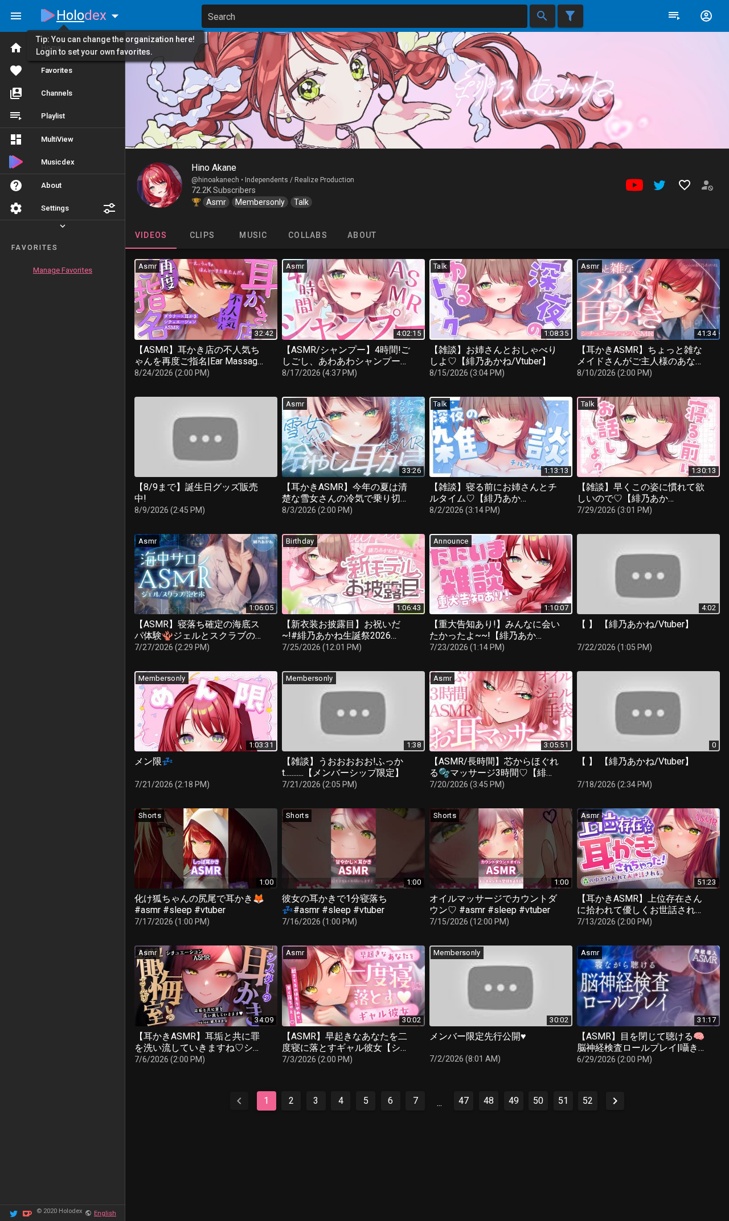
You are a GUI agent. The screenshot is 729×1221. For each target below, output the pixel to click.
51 (563, 1100)
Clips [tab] (202, 235)
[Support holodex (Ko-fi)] (27, 1212)
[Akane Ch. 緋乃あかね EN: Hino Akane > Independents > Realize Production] (159, 185)
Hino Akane (213, 167)
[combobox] (364, 16)
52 (588, 1100)
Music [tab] (253, 235)
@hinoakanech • (218, 180)
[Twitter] (13, 1212)
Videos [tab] (151, 235)
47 (463, 1100)
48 (489, 1100)
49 (514, 1100)
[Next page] (615, 1101)
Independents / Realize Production (299, 180)
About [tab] (361, 235)
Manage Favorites (62, 270)
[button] (109, 208)
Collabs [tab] (307, 235)
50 (538, 1100)
